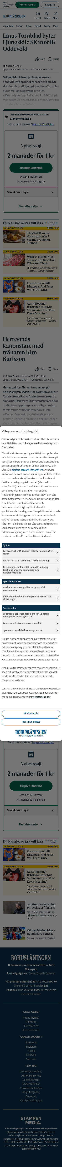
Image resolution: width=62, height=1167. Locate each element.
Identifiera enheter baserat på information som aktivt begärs (27, 598)
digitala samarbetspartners (27, 469)
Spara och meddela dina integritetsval (23, 630)
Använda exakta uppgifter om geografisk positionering (24, 588)
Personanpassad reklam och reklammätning (26, 560)
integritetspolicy (40, 696)
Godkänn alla (31, 713)
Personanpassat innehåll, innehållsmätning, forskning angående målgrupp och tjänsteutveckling (26, 570)
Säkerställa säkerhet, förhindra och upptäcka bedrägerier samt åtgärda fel (26, 615)
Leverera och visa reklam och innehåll (22, 623)
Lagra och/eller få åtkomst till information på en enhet (28, 552)
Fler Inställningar (31, 721)
